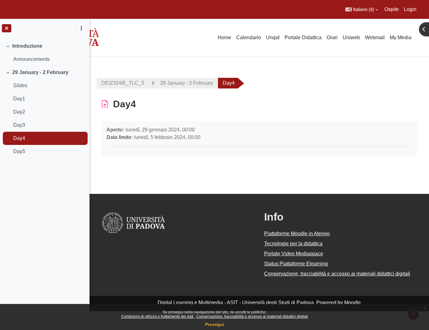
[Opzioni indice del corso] (81, 28)
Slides (20, 85)
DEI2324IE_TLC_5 (122, 83)
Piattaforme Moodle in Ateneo (297, 233)
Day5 (19, 151)
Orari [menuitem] (332, 37)
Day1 (19, 98)
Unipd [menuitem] (273, 37)
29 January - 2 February (40, 72)
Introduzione (27, 46)
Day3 (19, 125)
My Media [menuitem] (400, 37)
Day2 (19, 111)
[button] (362, 9)
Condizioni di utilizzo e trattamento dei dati (157, 316)
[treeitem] (44, 53)
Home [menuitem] (224, 37)
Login (410, 9)
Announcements (31, 59)
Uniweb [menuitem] (351, 37)
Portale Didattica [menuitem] (303, 37)
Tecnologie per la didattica (293, 243)
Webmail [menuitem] (375, 37)
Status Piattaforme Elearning (296, 263)
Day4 (19, 138)
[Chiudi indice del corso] (7, 28)
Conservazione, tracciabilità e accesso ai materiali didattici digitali (252, 316)
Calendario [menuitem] (248, 37)
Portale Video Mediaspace (293, 253)
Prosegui (214, 324)
